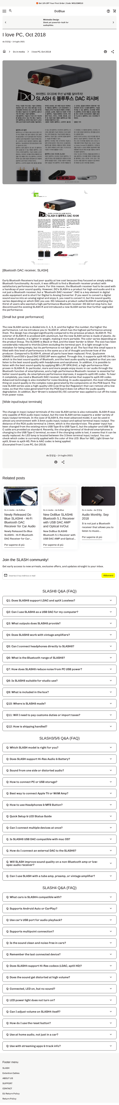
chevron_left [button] (5, 22)
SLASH (5, 1068)
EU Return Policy (11, 1093)
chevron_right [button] (113, 22)
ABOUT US (7, 1078)
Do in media (19, 51)
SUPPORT (7, 1083)
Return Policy (9, 1098)
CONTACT (7, 1088)
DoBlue (59, 11)
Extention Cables (11, 1073)
